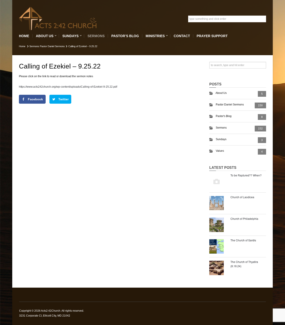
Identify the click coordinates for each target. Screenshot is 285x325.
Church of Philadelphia (244, 218)
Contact (182, 36)
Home (24, 36)
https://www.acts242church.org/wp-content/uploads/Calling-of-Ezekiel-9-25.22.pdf (68, 86)
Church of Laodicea (242, 197)
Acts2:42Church (50, 310)
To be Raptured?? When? (246, 175)
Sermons (96, 36)
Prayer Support (212, 36)
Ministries (154, 36)
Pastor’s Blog (125, 36)
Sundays (69, 36)
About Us (43, 36)
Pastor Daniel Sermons (52, 46)
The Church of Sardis (243, 240)
